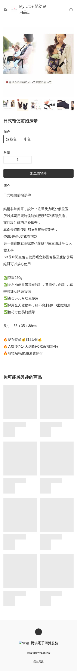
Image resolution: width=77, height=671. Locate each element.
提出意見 (38, 661)
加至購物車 (38, 173)
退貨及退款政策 (41, 652)
